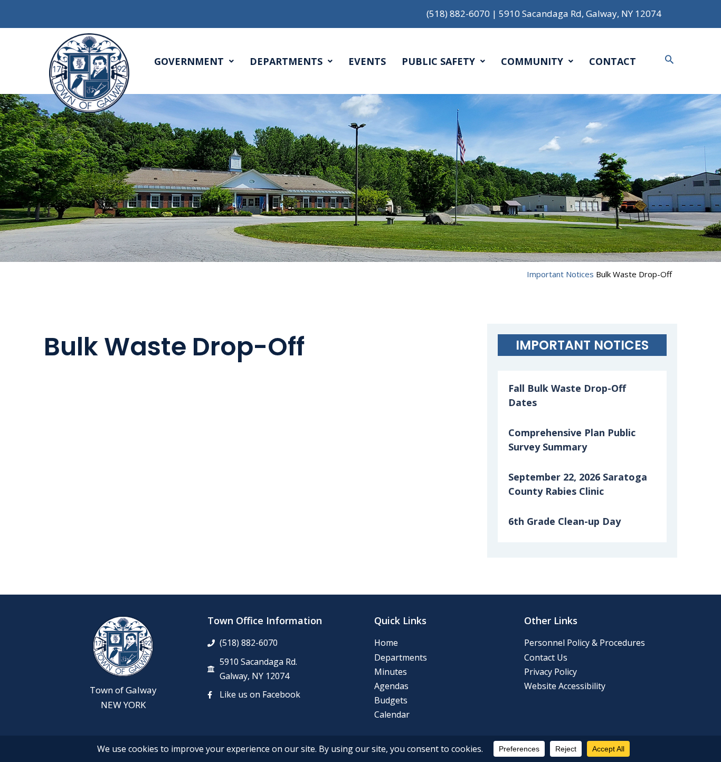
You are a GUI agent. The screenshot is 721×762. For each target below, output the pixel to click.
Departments (286, 61)
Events (367, 61)
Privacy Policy (550, 672)
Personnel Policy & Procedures (584, 642)
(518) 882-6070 (458, 13)
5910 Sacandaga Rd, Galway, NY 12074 (580, 13)
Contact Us (545, 657)
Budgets (390, 700)
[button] (669, 59)
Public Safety (438, 61)
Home (386, 642)
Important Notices (560, 274)
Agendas (391, 686)
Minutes (390, 672)
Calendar (392, 714)
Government (189, 61)
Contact (612, 61)
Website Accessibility (564, 686)
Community (532, 61)
